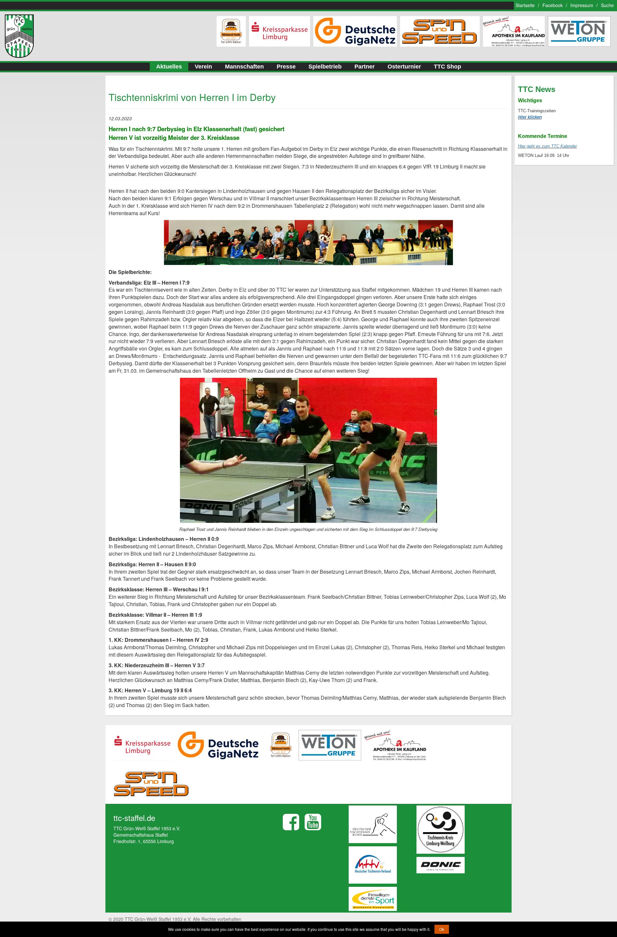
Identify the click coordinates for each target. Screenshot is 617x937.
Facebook (552, 5)
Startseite (525, 5)
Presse (286, 66)
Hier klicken (530, 117)
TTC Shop (447, 66)
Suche (607, 5)
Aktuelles (169, 66)
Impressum (581, 5)
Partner (364, 66)
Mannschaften (244, 66)
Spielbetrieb (325, 66)
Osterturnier (404, 66)
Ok (441, 929)
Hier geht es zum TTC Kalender (547, 146)
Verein (203, 66)
